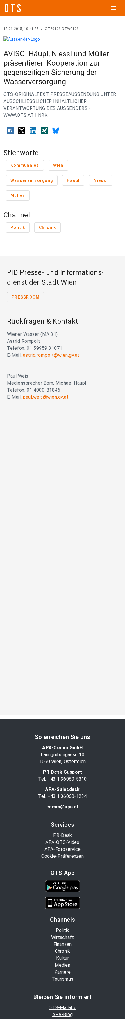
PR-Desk (62, 835)
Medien (62, 965)
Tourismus (62, 979)
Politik (62, 930)
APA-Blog (62, 1014)
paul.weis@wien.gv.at (46, 397)
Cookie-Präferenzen (62, 856)
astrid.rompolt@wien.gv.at (51, 355)
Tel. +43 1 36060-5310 (62, 779)
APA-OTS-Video (62, 842)
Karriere (62, 972)
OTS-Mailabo (62, 1007)
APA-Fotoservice (62, 849)
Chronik (62, 951)
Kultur (62, 958)
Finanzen (62, 944)
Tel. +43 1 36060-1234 (62, 796)
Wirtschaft (62, 937)
